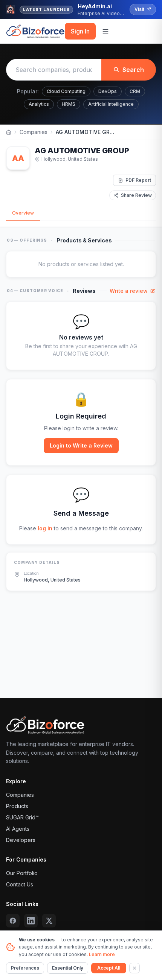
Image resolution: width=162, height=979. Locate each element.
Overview (23, 213)
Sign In (80, 31)
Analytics (39, 104)
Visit (139, 9)
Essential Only (67, 968)
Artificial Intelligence (111, 104)
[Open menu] (105, 31)
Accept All (108, 968)
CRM (135, 91)
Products (17, 806)
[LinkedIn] (31, 920)
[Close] (134, 968)
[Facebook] (13, 920)
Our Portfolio (22, 873)
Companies (33, 132)
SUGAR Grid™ (22, 817)
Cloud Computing (66, 91)
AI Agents (17, 828)
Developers (20, 840)
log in (45, 528)
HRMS (68, 104)
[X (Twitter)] (49, 920)
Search (133, 69)
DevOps (107, 91)
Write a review (129, 291)
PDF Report (138, 180)
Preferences (25, 968)
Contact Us (19, 884)
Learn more (102, 954)
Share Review (136, 195)
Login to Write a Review (81, 445)
